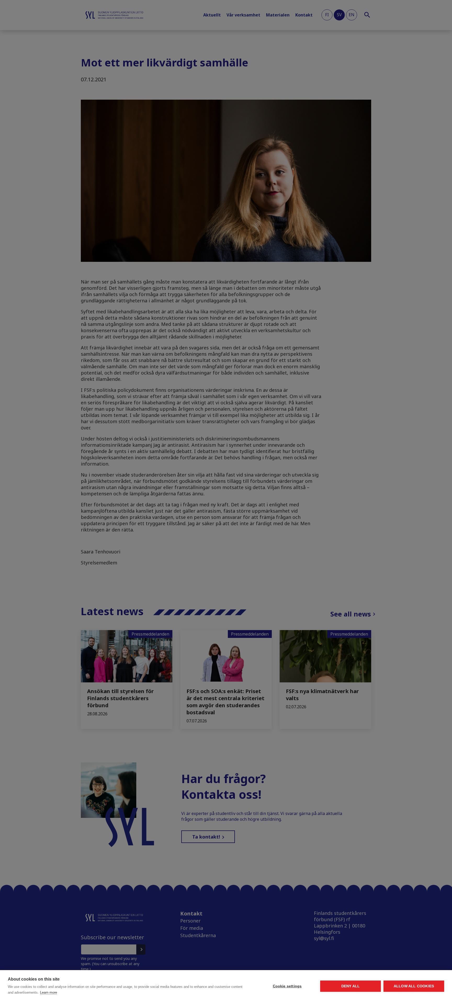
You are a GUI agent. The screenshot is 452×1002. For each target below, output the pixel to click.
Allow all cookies (414, 986)
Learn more (48, 992)
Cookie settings (287, 986)
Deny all (350, 986)
